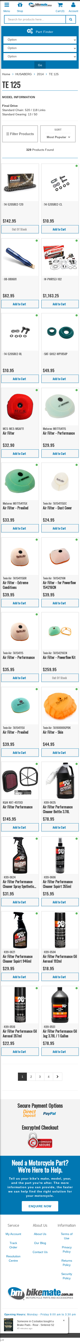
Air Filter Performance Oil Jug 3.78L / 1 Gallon (60, 1033)
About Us (40, 1234)
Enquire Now (40, 1206)
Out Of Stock (19, 229)
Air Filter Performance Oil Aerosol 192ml (60, 959)
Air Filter (9, 433)
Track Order (13, 1245)
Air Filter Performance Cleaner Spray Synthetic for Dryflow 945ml (18, 884)
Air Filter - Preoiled (15, 507)
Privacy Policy (67, 1249)
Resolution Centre (13, 1258)
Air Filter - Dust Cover (57, 507)
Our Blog (40, 1243)
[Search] (71, 19)
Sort (57, 129)
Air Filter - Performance (59, 433)
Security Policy (66, 1276)
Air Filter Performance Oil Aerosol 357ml (20, 1033)
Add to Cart (59, 229)
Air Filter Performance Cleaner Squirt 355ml (58, 884)
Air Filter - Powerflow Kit (59, 657)
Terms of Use (67, 1236)
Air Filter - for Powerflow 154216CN (59, 585)
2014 (40, 74)
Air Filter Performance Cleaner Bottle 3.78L (58, 809)
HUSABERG (23, 74)
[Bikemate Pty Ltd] (40, 4)
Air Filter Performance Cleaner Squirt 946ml (17, 959)
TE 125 (54, 74)
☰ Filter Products (20, 134)
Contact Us (40, 1252)
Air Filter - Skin (53, 732)
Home (6, 74)
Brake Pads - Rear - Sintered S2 (35, 1325)
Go (40, 65)
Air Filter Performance (17, 807)
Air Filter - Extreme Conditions (15, 585)
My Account (13, 1234)
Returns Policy (66, 1263)
